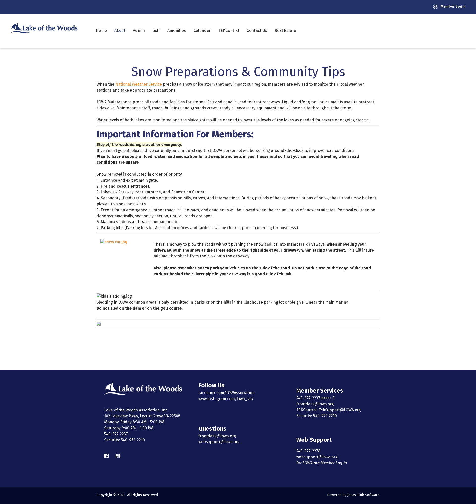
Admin (139, 30)
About (119, 30)
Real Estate (285, 30)
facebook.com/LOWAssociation (226, 392)
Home (101, 30)
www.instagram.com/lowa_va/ (226, 398)
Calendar (202, 30)
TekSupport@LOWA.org (340, 410)
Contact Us (257, 30)
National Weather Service (138, 84)
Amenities (176, 30)
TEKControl (228, 30)
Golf (156, 30)
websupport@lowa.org (219, 442)
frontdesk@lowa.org (217, 436)
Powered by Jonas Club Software (353, 495)
